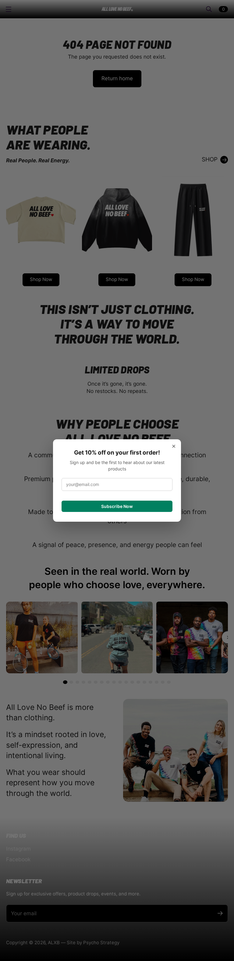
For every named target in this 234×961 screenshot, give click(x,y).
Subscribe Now (117, 506)
